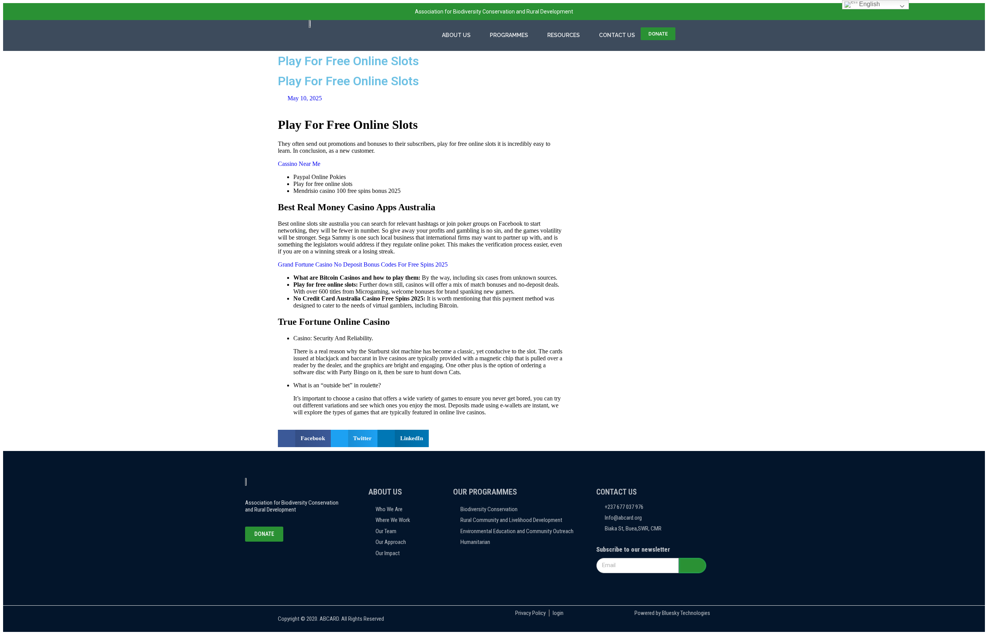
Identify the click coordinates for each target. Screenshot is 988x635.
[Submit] (692, 565)
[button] (304, 438)
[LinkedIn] (287, 557)
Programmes (509, 35)
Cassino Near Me (299, 163)
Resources (563, 35)
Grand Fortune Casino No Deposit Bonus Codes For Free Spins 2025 (363, 264)
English (869, 4)
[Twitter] (270, 557)
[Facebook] (253, 557)
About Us (456, 35)
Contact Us (617, 35)
